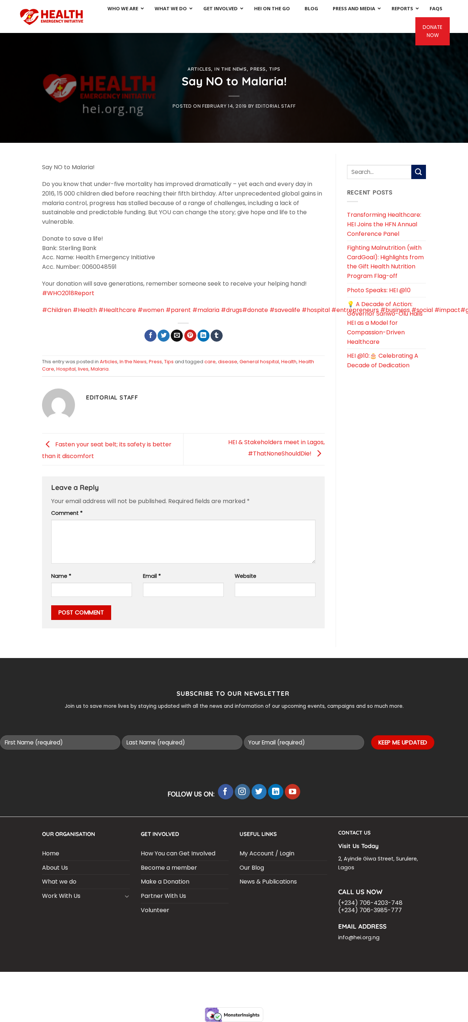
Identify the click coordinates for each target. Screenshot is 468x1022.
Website (245, 576)
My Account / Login (266, 853)
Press (258, 69)
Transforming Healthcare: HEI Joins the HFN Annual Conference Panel (384, 224)
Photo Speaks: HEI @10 (379, 290)
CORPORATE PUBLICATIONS (176, 987)
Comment (67, 513)
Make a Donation (165, 881)
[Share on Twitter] (164, 336)
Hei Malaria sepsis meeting (166, 981)
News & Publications (268, 881)
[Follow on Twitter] (259, 791)
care (210, 361)
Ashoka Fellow (344, 981)
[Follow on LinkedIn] (275, 791)
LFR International (227, 981)
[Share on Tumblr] (217, 336)
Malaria (100, 369)
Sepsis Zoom (305, 981)
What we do (59, 881)
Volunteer (155, 910)
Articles (199, 69)
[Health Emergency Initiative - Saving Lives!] (52, 16)
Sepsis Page (269, 981)
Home (50, 853)
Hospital (66, 369)
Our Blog (251, 867)
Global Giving (307, 987)
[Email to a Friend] (177, 336)
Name (61, 576)
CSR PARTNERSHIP (105, 981)
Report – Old (268, 987)
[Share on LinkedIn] (203, 336)
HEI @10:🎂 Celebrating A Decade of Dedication (382, 360)
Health (289, 361)
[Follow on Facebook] (225, 791)
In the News (230, 69)
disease (227, 361)
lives (83, 369)
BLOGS (72, 981)
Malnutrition (385, 981)
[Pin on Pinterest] (190, 336)
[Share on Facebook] (150, 336)
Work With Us (61, 896)
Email (152, 576)
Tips (274, 69)
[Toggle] (127, 896)
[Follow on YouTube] (292, 791)
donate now (432, 31)
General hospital (259, 361)
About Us (55, 867)
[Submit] (418, 172)
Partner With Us (163, 896)
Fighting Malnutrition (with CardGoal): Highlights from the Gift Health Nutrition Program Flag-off (385, 262)
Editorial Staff (276, 106)
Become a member (169, 867)
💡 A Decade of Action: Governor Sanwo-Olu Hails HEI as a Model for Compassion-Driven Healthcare (385, 323)
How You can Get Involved (178, 853)
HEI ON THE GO (229, 987)
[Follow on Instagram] (242, 791)
